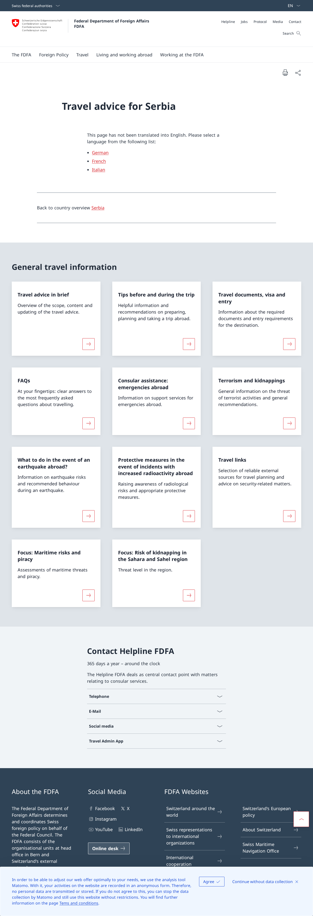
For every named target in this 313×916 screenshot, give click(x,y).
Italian (98, 170)
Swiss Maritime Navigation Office (261, 847)
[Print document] (285, 72)
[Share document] (297, 73)
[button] (21, 54)
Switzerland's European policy (267, 811)
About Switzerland (262, 830)
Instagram (106, 819)
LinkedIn (134, 829)
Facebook (105, 808)
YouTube (104, 829)
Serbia (97, 208)
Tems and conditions (78, 903)
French (99, 161)
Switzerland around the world (190, 811)
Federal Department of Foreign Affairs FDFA (112, 23)
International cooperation (179, 861)
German (100, 152)
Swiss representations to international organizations (189, 836)
